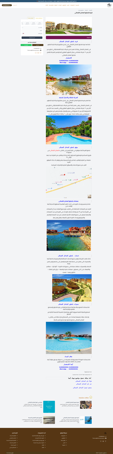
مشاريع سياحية (81, 10)
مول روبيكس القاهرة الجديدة (38, 440)
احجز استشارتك (32, 38)
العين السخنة (13, 445)
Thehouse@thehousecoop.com (33, 50)
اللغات (46, 5)
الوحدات (60, 5)
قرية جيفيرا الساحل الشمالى (72, 402)
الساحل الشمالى (54, 150)
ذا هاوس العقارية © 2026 (101, 453)
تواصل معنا (51, 5)
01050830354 (102, 436)
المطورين (64, 5)
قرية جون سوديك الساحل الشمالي (71, 418)
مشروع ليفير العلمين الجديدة (35, 418)
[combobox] (23, 33)
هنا (37, 1)
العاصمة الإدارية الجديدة (11, 440)
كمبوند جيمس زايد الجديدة (38, 443)
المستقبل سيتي (12, 447)
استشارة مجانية (39, 18)
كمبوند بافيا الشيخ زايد (39, 438)
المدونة (55, 5)
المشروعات (72, 5)
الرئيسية (77, 5)
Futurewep (9, 453)
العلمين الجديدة (13, 443)
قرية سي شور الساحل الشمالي (35, 402)
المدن (68, 5)
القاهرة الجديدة (13, 436)
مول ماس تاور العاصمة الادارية (38, 436)
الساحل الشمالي (13, 438)
